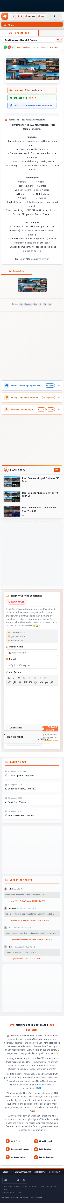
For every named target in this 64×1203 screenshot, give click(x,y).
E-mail (12, 659)
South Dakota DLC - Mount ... (22, 815)
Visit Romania (54, 1172)
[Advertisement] (32, 347)
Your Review (14, 672)
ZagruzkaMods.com (23, 1172)
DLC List (45, 16)
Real (21, 304)
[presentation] (9, 677)
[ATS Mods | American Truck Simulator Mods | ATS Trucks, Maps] (4, 16)
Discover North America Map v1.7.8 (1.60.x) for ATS (30, 920)
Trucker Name (15, 646)
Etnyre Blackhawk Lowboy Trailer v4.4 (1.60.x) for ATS (31, 939)
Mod (35, 304)
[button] (8, 678)
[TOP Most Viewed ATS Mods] (20, 16)
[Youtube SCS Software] (24, 1180)
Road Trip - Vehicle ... (17, 802)
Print (58, 47)
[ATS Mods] (13, 16)
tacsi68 (21, 47)
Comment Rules (50, 740)
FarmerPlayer (40, 1172)
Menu (10, 25)
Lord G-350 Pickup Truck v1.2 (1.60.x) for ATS (28, 901)
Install (31, 16)
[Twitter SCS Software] (18, 1180)
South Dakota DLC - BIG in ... (21, 788)
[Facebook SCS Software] (12, 1180)
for (45, 304)
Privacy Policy (11, 1197)
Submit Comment (52, 728)
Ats (50, 304)
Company (28, 304)
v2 (40, 304)
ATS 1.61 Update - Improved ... (21, 775)
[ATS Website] (6, 1180)
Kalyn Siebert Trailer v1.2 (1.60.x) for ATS (26, 959)
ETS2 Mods (7, 1172)
